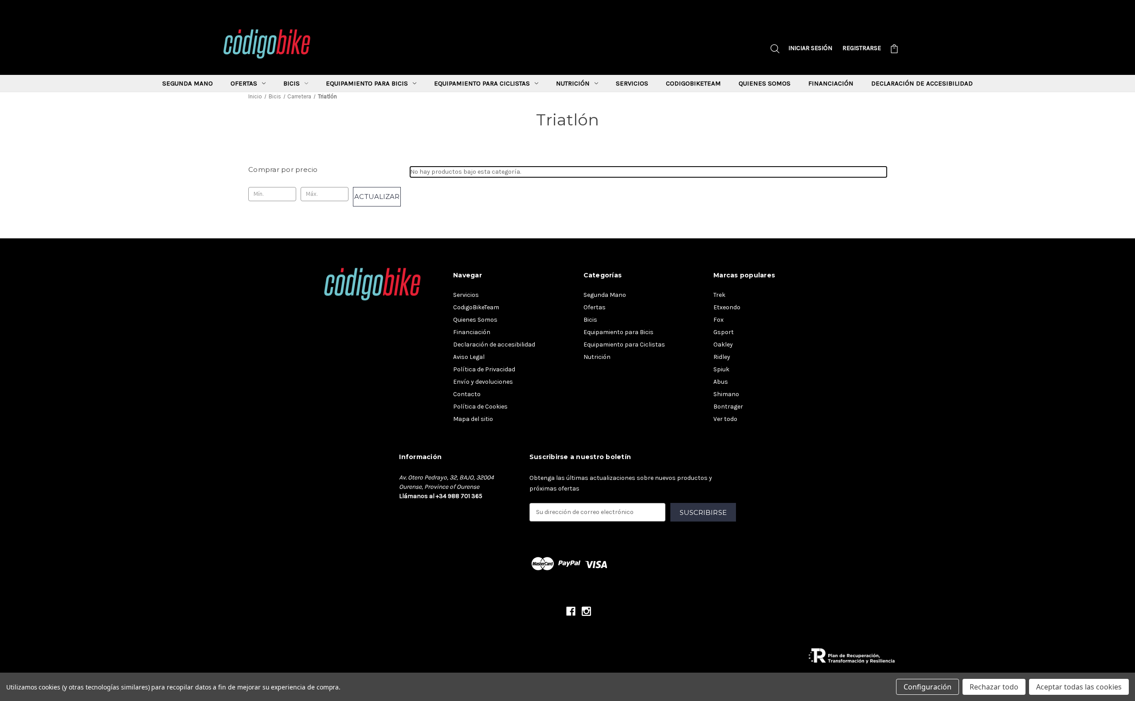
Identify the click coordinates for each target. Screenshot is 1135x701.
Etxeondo (726, 307)
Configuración (927, 687)
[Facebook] (570, 611)
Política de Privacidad (484, 369)
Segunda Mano (187, 83)
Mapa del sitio (473, 419)
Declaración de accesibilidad (922, 83)
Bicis (291, 83)
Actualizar (376, 196)
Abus (720, 382)
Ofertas (244, 83)
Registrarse (861, 48)
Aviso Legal (469, 357)
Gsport (723, 332)
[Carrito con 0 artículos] (894, 50)
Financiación (830, 83)
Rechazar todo (994, 687)
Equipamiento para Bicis (367, 83)
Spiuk (721, 369)
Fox (718, 319)
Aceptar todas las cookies (1079, 687)
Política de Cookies (480, 406)
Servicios (632, 83)
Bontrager (728, 406)
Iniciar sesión (810, 48)
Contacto (467, 394)
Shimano (726, 394)
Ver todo (725, 419)
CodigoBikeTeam (693, 83)
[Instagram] (586, 611)
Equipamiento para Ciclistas (482, 83)
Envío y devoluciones (483, 382)
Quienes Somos (765, 83)
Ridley (721, 357)
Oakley (723, 344)
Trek (719, 295)
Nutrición (573, 83)
